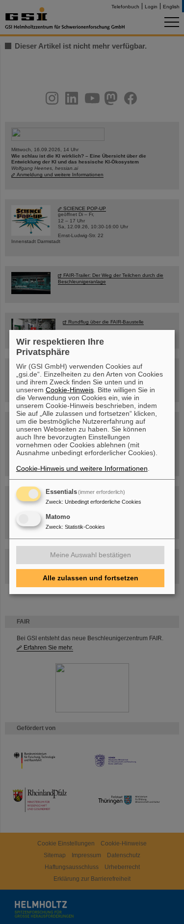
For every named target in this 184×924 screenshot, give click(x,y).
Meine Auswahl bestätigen (90, 555)
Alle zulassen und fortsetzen (90, 578)
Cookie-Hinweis (70, 390)
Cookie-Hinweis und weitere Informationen (82, 468)
